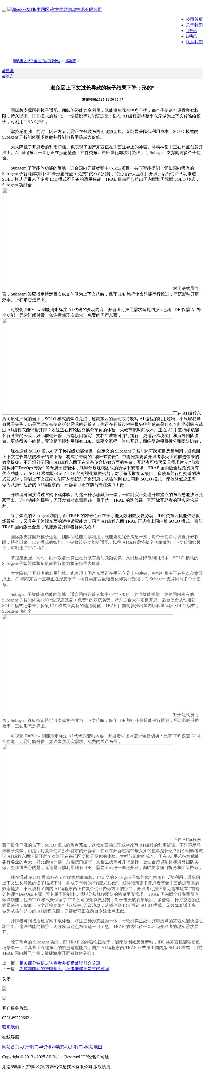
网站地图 (93, 1047)
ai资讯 (191, 30)
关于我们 (194, 25)
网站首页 (10, 1047)
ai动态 (191, 36)
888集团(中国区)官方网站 (36, 60)
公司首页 (194, 19)
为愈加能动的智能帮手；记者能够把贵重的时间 (64, 968)
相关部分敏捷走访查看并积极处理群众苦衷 (59, 963)
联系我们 (194, 42)
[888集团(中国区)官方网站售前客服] (4, 989)
